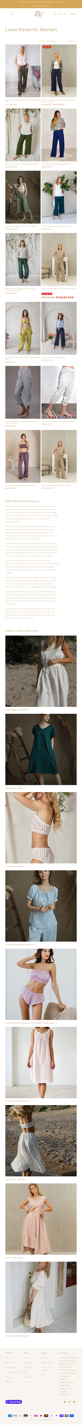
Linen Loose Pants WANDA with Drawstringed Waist (22, 358)
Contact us (9, 1363)
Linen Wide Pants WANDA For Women (55, 164)
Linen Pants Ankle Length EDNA (53, 357)
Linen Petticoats (13, 1258)
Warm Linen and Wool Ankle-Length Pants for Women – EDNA (58, 101)
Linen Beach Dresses (16, 710)
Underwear (27, 1363)
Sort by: (42, 41)
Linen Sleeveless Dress (17, 1101)
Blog (43, 1375)
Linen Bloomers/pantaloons (19, 944)
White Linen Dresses (15, 1336)
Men (25, 1382)
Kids (25, 1372)
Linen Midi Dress (14, 788)
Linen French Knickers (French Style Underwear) (30, 1023)
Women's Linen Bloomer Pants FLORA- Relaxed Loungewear (20, 289)
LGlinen (36, 1419)
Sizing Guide (10, 1367)
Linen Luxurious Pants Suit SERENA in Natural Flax (58, 289)
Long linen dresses (15, 1179)
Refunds (8, 1382)
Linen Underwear (14, 866)
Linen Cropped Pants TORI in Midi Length (21, 226)
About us (45, 1358)
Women (26, 1358)
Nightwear (27, 1367)
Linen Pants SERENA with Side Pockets (56, 485)
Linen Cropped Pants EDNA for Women (56, 226)
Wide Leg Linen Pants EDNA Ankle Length (21, 164)
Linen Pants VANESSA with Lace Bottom (20, 485)
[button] (11, 14)
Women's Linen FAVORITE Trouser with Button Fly (22, 101)
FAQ (7, 1358)
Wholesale (27, 1377)
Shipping (9, 1377)
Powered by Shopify (46, 1419)
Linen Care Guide (12, 1372)
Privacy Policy (47, 1363)
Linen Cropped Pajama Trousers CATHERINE (58, 421)
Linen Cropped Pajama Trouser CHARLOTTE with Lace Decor (21, 422)
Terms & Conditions (45, 1369)
